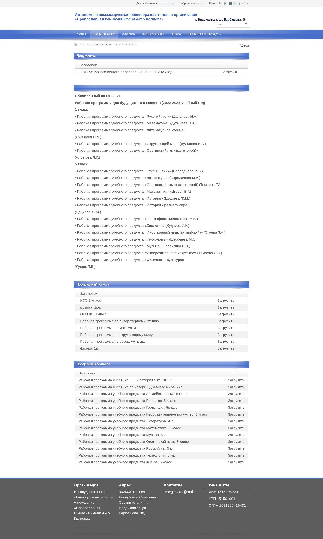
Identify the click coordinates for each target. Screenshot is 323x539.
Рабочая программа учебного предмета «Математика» (123, 123)
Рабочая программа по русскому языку (112, 341)
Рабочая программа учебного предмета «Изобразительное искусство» (136, 253)
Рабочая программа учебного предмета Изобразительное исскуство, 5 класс (143, 414)
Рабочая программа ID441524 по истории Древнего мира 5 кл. (131, 387)
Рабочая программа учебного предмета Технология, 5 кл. (127, 455)
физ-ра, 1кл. (90, 348)
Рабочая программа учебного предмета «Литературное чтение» (131, 130)
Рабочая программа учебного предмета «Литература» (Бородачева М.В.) (138, 178)
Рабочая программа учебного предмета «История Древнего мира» (133, 205)
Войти (244, 3)
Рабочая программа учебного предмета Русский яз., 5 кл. (127, 448)
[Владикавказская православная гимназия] (160, 18)
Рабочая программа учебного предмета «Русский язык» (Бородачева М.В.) (140, 171)
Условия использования (237, 533)
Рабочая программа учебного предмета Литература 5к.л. (126, 421)
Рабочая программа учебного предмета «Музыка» (119, 246)
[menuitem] (81, 34)
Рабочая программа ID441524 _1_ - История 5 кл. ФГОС (125, 380)
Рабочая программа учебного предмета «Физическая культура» (130, 260)
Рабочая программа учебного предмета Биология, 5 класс (127, 401)
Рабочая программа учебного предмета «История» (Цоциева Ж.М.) (133, 198)
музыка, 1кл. (90, 307)
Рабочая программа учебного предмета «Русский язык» (124, 116)
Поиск (245, 24)
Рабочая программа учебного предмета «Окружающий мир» (128, 144)
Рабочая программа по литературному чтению (119, 321)
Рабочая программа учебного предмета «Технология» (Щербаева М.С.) (137, 239)
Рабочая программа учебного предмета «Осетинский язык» (127, 185)
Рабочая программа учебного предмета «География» (122, 219)
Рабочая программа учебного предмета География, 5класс (128, 407)
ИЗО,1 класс (90, 300)
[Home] (76, 44)
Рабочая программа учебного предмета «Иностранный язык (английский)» (140, 232)
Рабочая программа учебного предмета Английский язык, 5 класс (133, 394)
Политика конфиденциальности (203, 533)
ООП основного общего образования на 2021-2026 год (126, 72)
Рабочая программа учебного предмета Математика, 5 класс (130, 428)
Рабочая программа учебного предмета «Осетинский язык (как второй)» (138, 150)
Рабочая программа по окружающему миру (116, 335)
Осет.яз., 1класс (93, 314)
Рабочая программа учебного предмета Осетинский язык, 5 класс (134, 442)
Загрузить (230, 72)
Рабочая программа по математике (109, 328)
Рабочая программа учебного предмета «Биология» (120, 226)
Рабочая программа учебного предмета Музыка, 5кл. (123, 435)
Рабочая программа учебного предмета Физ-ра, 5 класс (125, 462)
